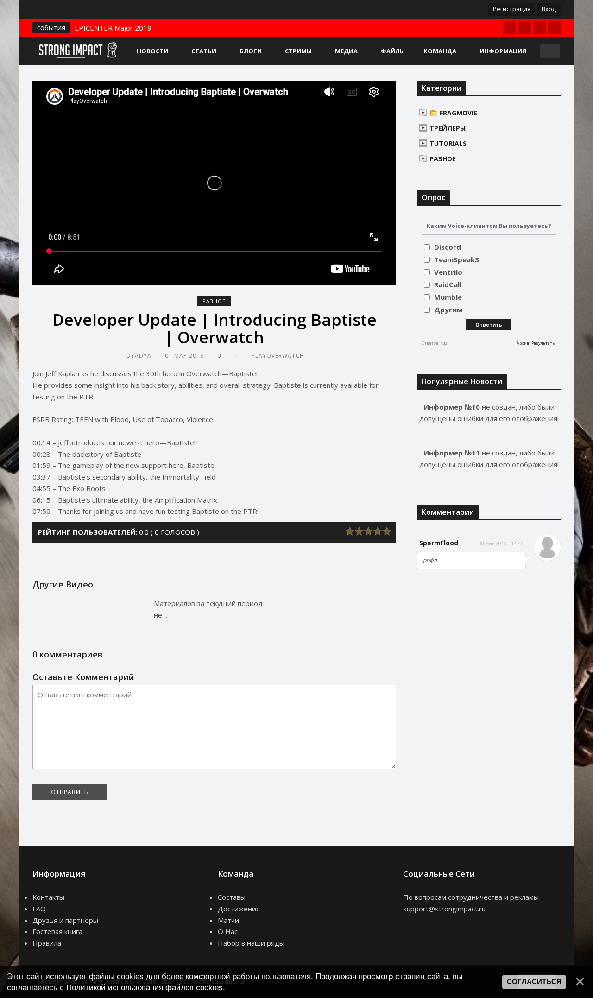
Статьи (203, 51)
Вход (549, 9)
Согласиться (534, 981)
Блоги (251, 51)
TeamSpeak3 (456, 259)
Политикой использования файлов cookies (144, 987)
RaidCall (447, 284)
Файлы (393, 51)
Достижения (239, 908)
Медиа (346, 51)
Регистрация (511, 9)
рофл (430, 560)
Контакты (48, 897)
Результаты (543, 343)
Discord (447, 247)
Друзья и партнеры (65, 920)
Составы (232, 897)
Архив (523, 343)
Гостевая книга (57, 931)
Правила (46, 942)
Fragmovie (458, 112)
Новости (152, 51)
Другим (448, 309)
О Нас (228, 931)
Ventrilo (448, 272)
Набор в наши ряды (251, 942)
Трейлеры (447, 128)
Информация (502, 51)
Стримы (298, 51)
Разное (214, 300)
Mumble (448, 297)
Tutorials (448, 143)
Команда (439, 51)
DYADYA (138, 356)
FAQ (39, 908)
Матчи (228, 920)
